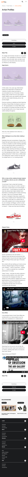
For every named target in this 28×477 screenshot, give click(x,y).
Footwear (4, 402)
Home (3, 5)
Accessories (4, 427)
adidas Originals (5, 452)
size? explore (20, 402)
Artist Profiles (18, 5)
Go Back (14, 46)
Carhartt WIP (4, 457)
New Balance (4, 453)
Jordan (3, 458)
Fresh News (9, 5)
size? (14, 43)
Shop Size (14, 387)
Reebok (3, 455)
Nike (3, 450)
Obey (22, 254)
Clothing (3, 426)
